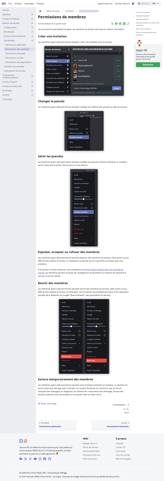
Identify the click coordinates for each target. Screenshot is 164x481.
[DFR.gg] (30, 458)
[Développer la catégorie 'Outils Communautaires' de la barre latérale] (32, 36)
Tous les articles (123, 455)
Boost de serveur (90, 447)
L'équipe (119, 443)
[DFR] (35, 458)
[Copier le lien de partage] (128, 23)
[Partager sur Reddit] (120, 23)
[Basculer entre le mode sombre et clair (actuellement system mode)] (133, 4)
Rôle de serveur (90, 459)
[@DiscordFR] (49, 458)
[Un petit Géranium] (57, 453)
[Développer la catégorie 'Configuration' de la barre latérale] (32, 27)
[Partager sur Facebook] (116, 23)
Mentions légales (123, 459)
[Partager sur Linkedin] (124, 23)
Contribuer (121, 451)
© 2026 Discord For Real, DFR (32, 472)
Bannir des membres (143, 29)
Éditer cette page (48, 403)
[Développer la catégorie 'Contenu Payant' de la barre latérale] (32, 82)
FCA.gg (63, 472)
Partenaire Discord (91, 455)
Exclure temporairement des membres (146, 33)
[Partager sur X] (112, 23)
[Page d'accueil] (40, 11)
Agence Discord (105, 3)
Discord (86, 476)
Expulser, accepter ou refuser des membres (147, 24)
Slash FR (141, 50)
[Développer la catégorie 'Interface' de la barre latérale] (32, 14)
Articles (18, 3)
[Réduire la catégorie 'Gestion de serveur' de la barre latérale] (32, 23)
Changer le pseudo (142, 16)
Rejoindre (148, 64)
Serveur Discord (122, 3)
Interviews (29, 3)
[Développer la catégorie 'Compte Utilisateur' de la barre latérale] (32, 19)
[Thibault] (126, 410)
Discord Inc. (46, 476)
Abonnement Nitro (91, 451)
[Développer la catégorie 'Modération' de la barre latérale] (32, 32)
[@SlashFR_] (44, 458)
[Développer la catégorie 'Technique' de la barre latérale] (32, 90)
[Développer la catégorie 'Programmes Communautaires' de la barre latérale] (32, 76)
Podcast (40, 3)
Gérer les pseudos (142, 19)
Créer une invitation (143, 12)
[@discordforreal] (25, 458)
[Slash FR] (20, 458)
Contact (119, 447)
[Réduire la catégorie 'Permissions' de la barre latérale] (32, 40)
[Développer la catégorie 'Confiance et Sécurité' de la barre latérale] (32, 86)
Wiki (10, 3)
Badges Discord (90, 443)
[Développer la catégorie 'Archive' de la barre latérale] (32, 95)
